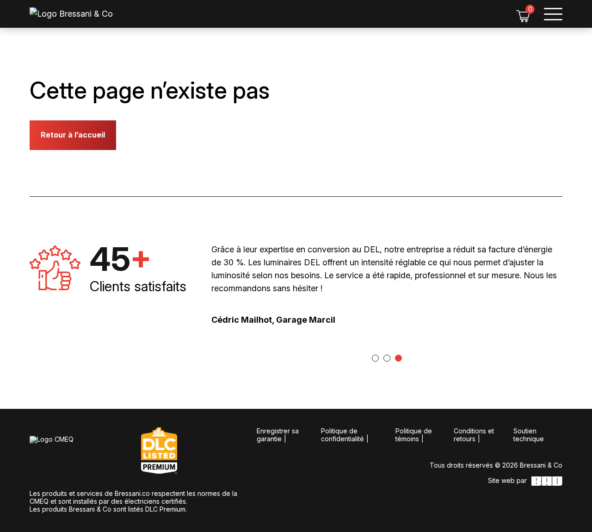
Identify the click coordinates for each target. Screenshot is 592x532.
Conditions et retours (474, 435)
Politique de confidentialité (342, 435)
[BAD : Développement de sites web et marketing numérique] (546, 481)
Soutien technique (528, 435)
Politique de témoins (413, 435)
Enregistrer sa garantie (278, 435)
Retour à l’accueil (73, 134)
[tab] (375, 358)
